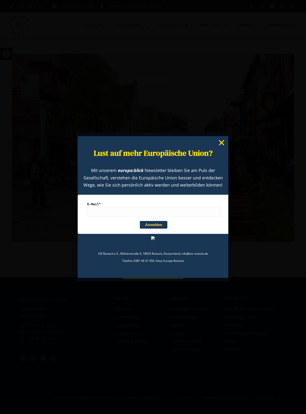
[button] (221, 142)
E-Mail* (94, 204)
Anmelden (153, 225)
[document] (153, 207)
